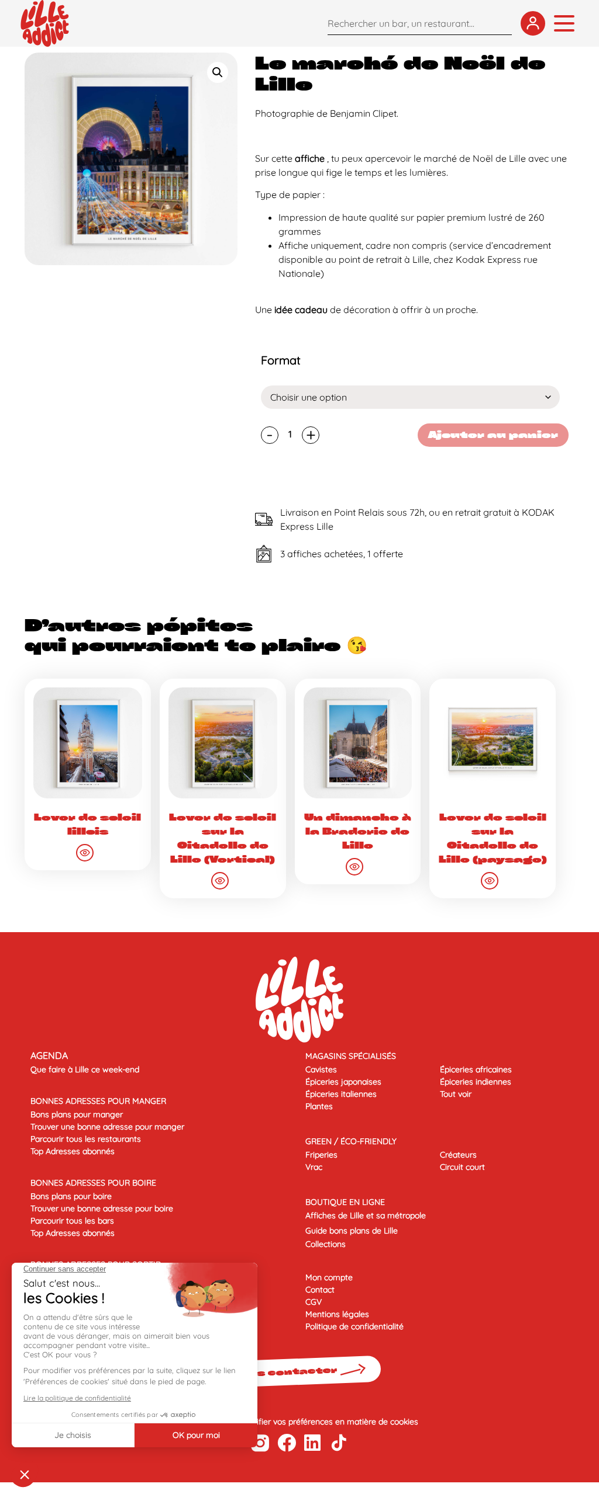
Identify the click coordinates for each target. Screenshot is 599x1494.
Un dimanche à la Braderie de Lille (357, 831)
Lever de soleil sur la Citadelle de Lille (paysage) (493, 838)
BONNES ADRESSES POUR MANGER (98, 1101)
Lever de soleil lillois (87, 824)
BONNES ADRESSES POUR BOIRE (93, 1182)
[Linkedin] (313, 1443)
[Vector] (260, 1443)
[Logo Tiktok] (339, 1443)
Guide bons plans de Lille (351, 1230)
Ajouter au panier (493, 435)
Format (281, 360)
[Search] (500, 23)
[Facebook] (286, 1443)
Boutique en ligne (345, 1202)
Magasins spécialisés (350, 1056)
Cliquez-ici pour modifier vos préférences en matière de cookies (299, 1421)
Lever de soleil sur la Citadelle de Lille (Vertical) (222, 838)
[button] (217, 72)
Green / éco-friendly (351, 1141)
